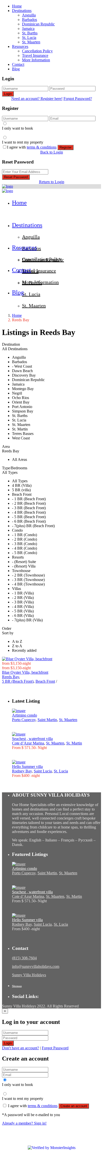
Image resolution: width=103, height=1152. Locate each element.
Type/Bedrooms (14, 468)
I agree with (31, 147)
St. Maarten (31, 42)
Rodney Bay (22, 771)
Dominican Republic (38, 24)
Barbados (29, 19)
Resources (20, 46)
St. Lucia (29, 37)
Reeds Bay (10, 677)
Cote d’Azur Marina (28, 743)
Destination (11, 344)
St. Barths (30, 33)
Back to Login (51, 152)
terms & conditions (41, 147)
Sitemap (17, 986)
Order (6, 628)
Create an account (73, 1106)
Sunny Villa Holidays (29, 975)
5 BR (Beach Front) (18, 681)
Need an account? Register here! (36, 98)
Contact (18, 64)
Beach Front (45, 681)
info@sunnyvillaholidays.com (35, 966)
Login (8, 94)
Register (66, 147)
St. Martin (74, 743)
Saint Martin (47, 720)
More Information (36, 60)
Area (6, 446)
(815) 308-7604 (24, 958)
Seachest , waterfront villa (32, 739)
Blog (16, 69)
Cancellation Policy (37, 51)
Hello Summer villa (27, 766)
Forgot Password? (78, 98)
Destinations (22, 10)
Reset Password (16, 177)
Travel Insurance (35, 55)
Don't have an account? (20, 1048)
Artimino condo (24, 715)
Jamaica (28, 28)
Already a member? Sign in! (24, 1123)
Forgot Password (55, 1048)
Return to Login (51, 182)
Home (17, 6)
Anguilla (29, 15)
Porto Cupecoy (24, 720)
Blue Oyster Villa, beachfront (25, 672)
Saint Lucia (43, 771)
